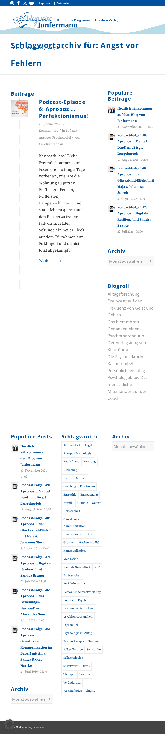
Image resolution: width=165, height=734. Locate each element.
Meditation (70, 559)
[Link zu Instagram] (12, 3)
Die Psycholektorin (125, 356)
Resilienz (94, 641)
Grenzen (69, 543)
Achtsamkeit (71, 445)
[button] (9, 724)
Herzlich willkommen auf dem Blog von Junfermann (134, 114)
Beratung (89, 462)
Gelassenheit (71, 511)
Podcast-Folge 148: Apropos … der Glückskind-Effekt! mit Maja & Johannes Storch (135, 180)
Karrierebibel (120, 363)
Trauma (84, 674)
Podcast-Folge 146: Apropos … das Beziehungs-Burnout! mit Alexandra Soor (35, 602)
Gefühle (82, 503)
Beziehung (70, 470)
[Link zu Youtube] (31, 3)
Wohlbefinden (72, 691)
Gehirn (96, 503)
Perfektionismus (74, 584)
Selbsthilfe (94, 650)
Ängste (90, 691)
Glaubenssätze (72, 534)
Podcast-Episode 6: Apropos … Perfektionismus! (63, 108)
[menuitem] (46, 3)
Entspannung (89, 495)
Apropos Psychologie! (77, 453)
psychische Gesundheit (78, 608)
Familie (68, 503)
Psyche (82, 600)
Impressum (45, 3)
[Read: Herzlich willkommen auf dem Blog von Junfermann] (111, 110)
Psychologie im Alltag (77, 633)
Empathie (69, 495)
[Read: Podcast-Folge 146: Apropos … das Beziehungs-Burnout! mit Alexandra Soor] (14, 591)
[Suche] (64, 48)
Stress (86, 666)
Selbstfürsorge (73, 650)
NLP (97, 567)
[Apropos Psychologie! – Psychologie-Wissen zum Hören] (19, 108)
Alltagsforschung (123, 294)
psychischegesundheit (78, 617)
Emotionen (87, 486)
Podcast (68, 600)
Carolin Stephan (51, 144)
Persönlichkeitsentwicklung (82, 592)
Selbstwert (70, 666)
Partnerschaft (72, 575)
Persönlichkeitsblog (126, 370)
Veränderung (72, 683)
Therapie (69, 674)
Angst (88, 445)
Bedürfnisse (71, 462)
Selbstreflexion (73, 658)
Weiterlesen (50, 260)
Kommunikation (74, 551)
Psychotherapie (73, 641)
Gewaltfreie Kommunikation (74, 522)
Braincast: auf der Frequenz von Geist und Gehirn (131, 308)
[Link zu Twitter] (25, 3)
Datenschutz (64, 3)
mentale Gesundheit (76, 567)
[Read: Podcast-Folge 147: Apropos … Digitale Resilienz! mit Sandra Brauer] (111, 208)
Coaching (69, 486)
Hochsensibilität (90, 543)
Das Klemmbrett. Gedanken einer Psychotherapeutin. (126, 329)
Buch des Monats (74, 478)
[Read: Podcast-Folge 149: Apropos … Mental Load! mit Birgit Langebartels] (111, 136)
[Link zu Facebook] (18, 3)
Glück (91, 534)
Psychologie (71, 625)
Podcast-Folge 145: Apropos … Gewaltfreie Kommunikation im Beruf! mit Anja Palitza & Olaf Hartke (36, 647)
